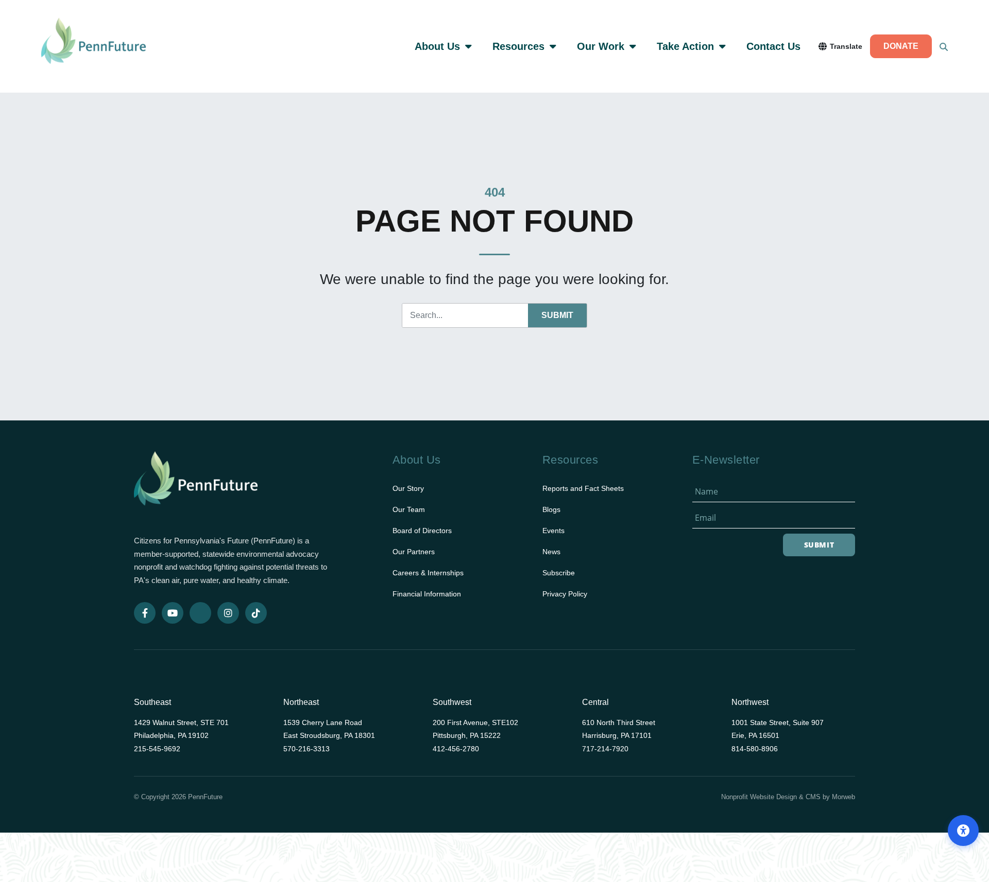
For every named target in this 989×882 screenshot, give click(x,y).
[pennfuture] (196, 485)
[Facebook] (145, 613)
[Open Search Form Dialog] (944, 46)
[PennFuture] (93, 46)
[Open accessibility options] (963, 830)
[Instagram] (228, 613)
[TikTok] (256, 613)
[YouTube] (172, 613)
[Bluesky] (200, 613)
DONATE (900, 46)
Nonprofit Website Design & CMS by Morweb (788, 797)
